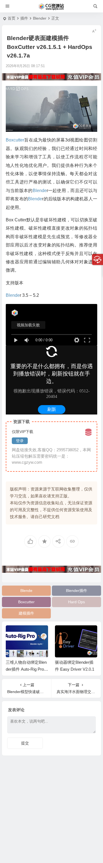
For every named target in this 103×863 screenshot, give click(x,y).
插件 (24, 18)
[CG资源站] (51, 6)
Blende (26, 590)
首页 (11, 18)
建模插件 (26, 613)
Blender (39, 18)
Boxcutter (26, 602)
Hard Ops (76, 602)
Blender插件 (76, 590)
